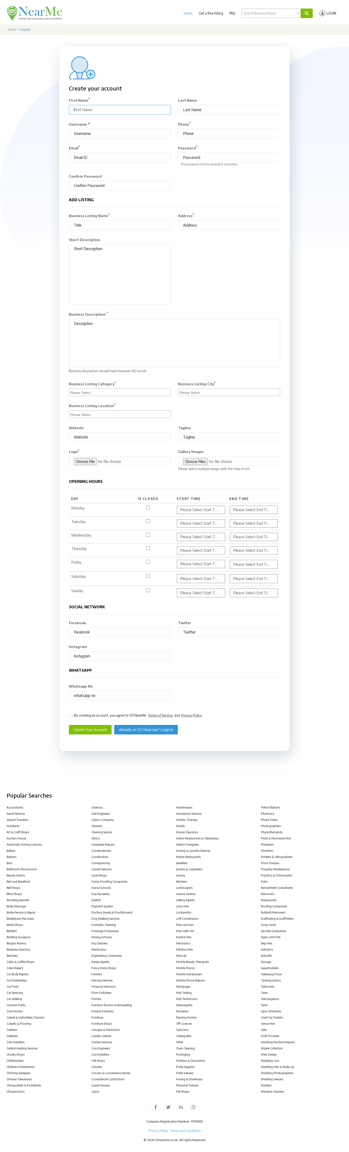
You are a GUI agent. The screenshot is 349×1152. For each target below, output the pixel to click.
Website (76, 428)
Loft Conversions (187, 918)
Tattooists (267, 986)
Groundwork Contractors (107, 1079)
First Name (79, 100)
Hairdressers (184, 807)
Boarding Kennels (18, 900)
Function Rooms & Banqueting (111, 1005)
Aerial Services (16, 813)
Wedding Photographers (277, 1073)
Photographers (271, 826)
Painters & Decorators (190, 1060)
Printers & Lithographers (276, 857)
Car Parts (13, 986)
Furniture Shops (101, 1023)
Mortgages (183, 986)
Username (78, 124)
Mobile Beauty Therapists (192, 962)
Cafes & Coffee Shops (20, 962)
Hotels (180, 826)
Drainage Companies (105, 931)
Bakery (11, 850)
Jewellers (181, 863)
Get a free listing (211, 13)
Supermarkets (269, 968)
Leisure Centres (185, 894)
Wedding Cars (270, 1060)
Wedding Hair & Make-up (277, 1067)
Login (331, 13)
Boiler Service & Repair (21, 912)
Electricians (98, 949)
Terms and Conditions (186, 1131)
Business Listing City (197, 383)
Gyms (95, 1091)
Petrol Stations (270, 807)
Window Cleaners (272, 1091)
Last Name (187, 100)
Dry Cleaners (99, 943)
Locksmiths (183, 912)
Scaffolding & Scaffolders (277, 918)
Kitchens (181, 881)
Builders (12, 931)
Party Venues (184, 1073)
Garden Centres (101, 1036)
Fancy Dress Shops (103, 968)
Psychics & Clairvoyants (276, 875)
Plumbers (267, 850)
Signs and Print (270, 937)
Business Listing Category (92, 383)
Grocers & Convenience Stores (110, 1073)
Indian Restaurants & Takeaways (197, 838)
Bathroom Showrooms (22, 869)
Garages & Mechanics (105, 1030)
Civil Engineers (100, 813)
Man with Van (185, 931)
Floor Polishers (101, 993)
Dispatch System (102, 906)
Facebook (77, 623)
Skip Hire (266, 943)
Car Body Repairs (18, 974)
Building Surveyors (18, 937)
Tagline (184, 428)
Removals (267, 894)
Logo (74, 451)
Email (74, 147)
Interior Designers (187, 844)
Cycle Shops (99, 875)
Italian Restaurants (188, 857)
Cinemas (97, 807)
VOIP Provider (270, 1036)
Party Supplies (185, 1067)
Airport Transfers (17, 820)
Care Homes (15, 1011)
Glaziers (96, 1067)
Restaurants (269, 900)
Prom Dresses (270, 863)
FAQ (232, 13)
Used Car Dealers (272, 1017)
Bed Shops (13, 888)
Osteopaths (183, 1036)
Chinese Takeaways (19, 1079)
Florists (96, 999)
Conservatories (101, 850)
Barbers (11, 857)
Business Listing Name (89, 215)
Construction (99, 857)
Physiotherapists (272, 832)
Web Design (269, 1054)
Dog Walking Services (105, 918)
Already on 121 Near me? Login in (146, 729)
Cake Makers (15, 968)
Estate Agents (100, 962)
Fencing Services (102, 980)
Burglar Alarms (16, 943)
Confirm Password (85, 176)
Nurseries (182, 1011)
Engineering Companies (106, 955)
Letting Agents (185, 900)
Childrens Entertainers (21, 1067)
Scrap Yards (268, 925)
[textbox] (271, 13)
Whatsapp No (81, 686)
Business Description (88, 314)
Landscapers (184, 888)
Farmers (96, 974)
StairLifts (266, 955)
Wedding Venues (272, 1079)
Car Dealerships (17, 980)
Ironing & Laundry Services (193, 850)
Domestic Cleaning (103, 925)
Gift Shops (98, 1060)
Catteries (12, 1036)
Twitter (184, 623)
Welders (266, 1085)
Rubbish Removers (273, 912)
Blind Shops (14, 894)
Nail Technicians (186, 999)
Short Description (84, 240)
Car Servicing (15, 993)
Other (179, 1042)
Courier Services (101, 869)
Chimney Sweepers (19, 1073)
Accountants (15, 807)
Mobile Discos (185, 968)
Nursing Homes (186, 1017)
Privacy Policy (191, 715)
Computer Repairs (103, 844)
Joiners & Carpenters (189, 869)
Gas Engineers (100, 1048)
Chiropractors (15, 1091)
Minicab (181, 955)
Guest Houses (100, 1085)
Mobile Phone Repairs (190, 980)
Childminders (15, 1060)
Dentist (96, 900)
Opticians (182, 1030)
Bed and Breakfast (18, 881)
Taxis (264, 993)
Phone (184, 124)
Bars (9, 863)
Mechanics (183, 943)
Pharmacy (267, 813)
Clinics (95, 838)
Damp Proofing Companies (109, 881)
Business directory (18, 949)
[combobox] (271, 13)
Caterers (12, 1030)
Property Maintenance (275, 869)
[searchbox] (120, 392)
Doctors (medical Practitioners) (111, 912)
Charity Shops (15, 1054)
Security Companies (273, 931)
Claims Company (102, 820)
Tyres (264, 1005)
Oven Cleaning (185, 1048)
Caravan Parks (16, 1005)
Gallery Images (191, 451)
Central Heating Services (22, 1048)
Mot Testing (184, 993)
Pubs (264, 881)
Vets (264, 1030)
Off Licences (184, 1023)
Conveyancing (100, 863)
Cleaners (96, 826)
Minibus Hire (184, 949)
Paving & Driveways (189, 1079)
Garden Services (101, 1042)
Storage (266, 962)
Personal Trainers (187, 1085)
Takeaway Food (271, 974)
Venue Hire (268, 1023)
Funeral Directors (102, 1011)
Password (187, 147)
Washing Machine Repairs (278, 1042)
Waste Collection (272, 1048)
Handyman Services (189, 813)
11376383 (197, 1121)
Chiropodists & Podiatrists (24, 1085)
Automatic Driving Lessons (24, 844)
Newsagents (184, 1005)
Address (186, 215)
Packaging (183, 1054)
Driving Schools (101, 937)
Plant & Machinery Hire (276, 838)
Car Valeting (14, 999)
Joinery (180, 875)
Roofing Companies (274, 906)
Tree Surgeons (270, 999)
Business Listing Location (92, 405)
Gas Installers (100, 1054)
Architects (13, 826)
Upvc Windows (271, 1011)
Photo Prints (269, 820)
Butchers (12, 955)
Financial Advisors (103, 986)
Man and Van (184, 925)
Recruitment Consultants (277, 888)
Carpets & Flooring (19, 1023)
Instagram (78, 646)
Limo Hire (182, 906)
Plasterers (267, 844)
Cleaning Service (101, 832)
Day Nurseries (100, 894)
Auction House (16, 838)
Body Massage (16, 906)
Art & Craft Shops (18, 832)
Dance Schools (101, 888)
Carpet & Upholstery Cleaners (25, 1017)
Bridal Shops (15, 925)
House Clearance (187, 832)
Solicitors (267, 949)
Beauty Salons (16, 875)
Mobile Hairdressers (189, 974)
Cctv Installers (15, 1042)
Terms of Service (160, 715)
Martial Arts (183, 937)
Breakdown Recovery (20, 918)
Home (188, 13)
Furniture (97, 1017)
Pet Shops (182, 1091)
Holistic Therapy (186, 820)
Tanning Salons (271, 980)
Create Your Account (90, 729)
